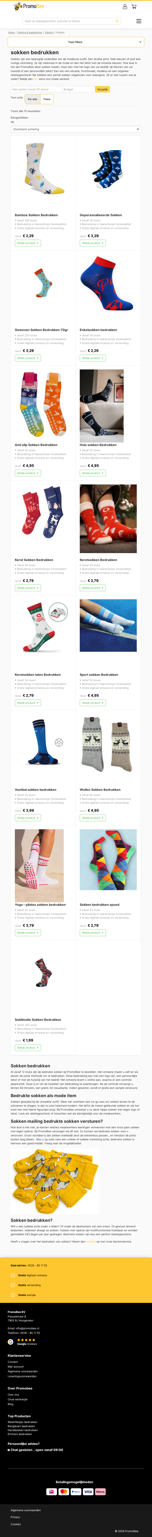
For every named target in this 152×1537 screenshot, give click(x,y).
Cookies (16, 1524)
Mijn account (16, 1366)
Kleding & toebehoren (30, 32)
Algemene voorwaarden (23, 1371)
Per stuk (32, 99)
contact (91, 1241)
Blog (10, 1404)
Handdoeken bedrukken (23, 1430)
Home (11, 32)
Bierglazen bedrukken (21, 1426)
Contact (13, 1361)
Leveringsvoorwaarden (22, 1376)
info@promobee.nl (27, 1328)
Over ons (13, 1394)
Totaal (46, 99)
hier (35, 78)
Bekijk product (26, 243)
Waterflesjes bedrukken (22, 1422)
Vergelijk (102, 89)
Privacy (15, 1517)
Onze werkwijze (18, 1399)
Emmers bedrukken (20, 1434)
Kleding (49, 32)
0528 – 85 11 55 (30, 1332)
